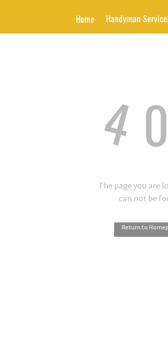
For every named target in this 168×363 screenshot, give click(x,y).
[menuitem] (85, 18)
